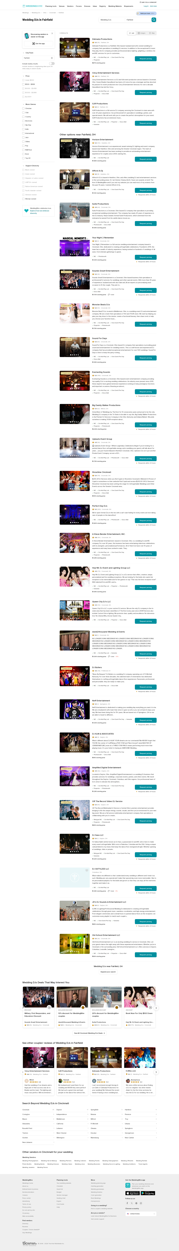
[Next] (156, 1008)
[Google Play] (148, 1195)
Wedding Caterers (80, 1161)
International (29, 133)
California (60, 1124)
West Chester (62, 1133)
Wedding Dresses (53, 1164)
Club (26, 113)
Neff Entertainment (101, 700)
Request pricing (146, 59)
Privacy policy (26, 1207)
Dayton (59, 1110)
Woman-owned (30, 199)
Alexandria (26, 1124)
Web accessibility (28, 1216)
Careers (25, 1195)
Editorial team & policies (30, 1189)
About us (25, 1186)
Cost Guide (60, 1204)
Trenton (25, 1133)
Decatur (93, 1133)
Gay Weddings (27, 1232)
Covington (26, 1114)
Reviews (25, 1226)
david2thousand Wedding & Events (108, 632)
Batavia (93, 1114)
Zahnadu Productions (102, 39)
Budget (59, 1192)
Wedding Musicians (94, 1164)
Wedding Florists (94, 1161)
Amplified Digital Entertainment (106, 767)
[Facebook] (127, 1203)
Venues (62, 6)
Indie (27, 129)
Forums (79, 6)
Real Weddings (96, 1198)
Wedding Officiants (127, 1161)
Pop (26, 146)
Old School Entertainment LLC (106, 935)
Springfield (94, 1110)
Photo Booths (26, 1164)
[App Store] (132, 1195)
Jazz (26, 137)
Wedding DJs (36, 13)
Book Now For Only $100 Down (139, 1013)
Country (28, 117)
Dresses (87, 6)
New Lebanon (27, 1142)
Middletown (61, 1119)
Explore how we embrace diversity (39, 212)
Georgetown (129, 1133)
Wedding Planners (65, 1161)
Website (115, 6)
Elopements (128, 6)
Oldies (27, 142)
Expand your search (108, 972)
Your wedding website (64, 1183)
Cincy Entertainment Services (105, 73)
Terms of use (26, 1204)
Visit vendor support (97, 1219)
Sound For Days (99, 338)
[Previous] (23, 1008)
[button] (52, 58)
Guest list (60, 1189)
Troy (126, 1119)
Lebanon (60, 1128)
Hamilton (128, 1110)
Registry (102, 6)
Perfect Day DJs (99, 506)
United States (135, 1214)
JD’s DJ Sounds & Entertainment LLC (109, 902)
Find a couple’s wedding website (101, 1208)
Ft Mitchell (94, 1124)
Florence (128, 1114)
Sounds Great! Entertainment (105, 271)
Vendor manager (62, 1195)
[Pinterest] (136, 1203)
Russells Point (27, 1128)
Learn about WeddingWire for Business (104, 1216)
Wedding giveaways (97, 1189)
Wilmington (60, 1138)
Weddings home (27, 1183)
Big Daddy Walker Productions (106, 405)
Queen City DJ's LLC (101, 601)
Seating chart (61, 1198)
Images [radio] (143, 33)
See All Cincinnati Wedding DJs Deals (88, 1033)
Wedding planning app (98, 1183)
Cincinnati (52, 13)
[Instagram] (141, 1203)
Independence (62, 1114)
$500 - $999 (30, 84)
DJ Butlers (97, 667)
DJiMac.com (131, 1071)
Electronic (28, 121)
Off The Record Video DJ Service (107, 801)
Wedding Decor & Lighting (111, 1164)
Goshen (25, 1138)
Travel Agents (143, 1164)
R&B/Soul (28, 150)
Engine (59, 1201)
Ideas (95, 6)
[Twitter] (132, 1203)
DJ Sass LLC (98, 835)
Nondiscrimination (28, 1192)
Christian (28, 108)
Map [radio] (153, 33)
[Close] (52, 33)
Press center (26, 1198)
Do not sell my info (28, 1210)
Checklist (60, 1186)
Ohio (45, 13)
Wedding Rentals (141, 1161)
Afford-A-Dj (97, 171)
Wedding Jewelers (28, 1167)
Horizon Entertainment (102, 139)
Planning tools (50, 6)
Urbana (127, 1124)
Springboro (129, 1128)
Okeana (93, 1128)
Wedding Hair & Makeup (49, 1161)
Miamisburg (95, 1138)
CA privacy (25, 1213)
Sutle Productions (100, 204)
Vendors (70, 6)
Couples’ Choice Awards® (30, 1229)
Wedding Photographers (30, 1161)
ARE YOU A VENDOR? (149, 2)
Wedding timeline (96, 1192)
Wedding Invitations (129, 1164)
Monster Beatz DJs (101, 304)
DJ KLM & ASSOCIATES (103, 734)
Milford (93, 1119)
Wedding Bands (39, 1164)
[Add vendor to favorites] (87, 41)
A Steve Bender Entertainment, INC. (108, 534)
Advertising (26, 1201)
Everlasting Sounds (101, 372)
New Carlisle (129, 1138)
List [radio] (133, 33)
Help (58, 1207)
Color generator (96, 1195)
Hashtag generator (97, 1186)
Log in (146, 6)
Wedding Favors (42, 1167)
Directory (25, 1223)
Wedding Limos (80, 1164)
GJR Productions (100, 103)
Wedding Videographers (110, 1161)
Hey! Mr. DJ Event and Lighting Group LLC (111, 568)
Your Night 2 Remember (103, 237)
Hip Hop (28, 125)
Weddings (25, 13)
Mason (24, 1119)
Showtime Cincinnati (101, 472)
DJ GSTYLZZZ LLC (100, 869)
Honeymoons (95, 1201)
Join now (153, 6)
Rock (27, 154)
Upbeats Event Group (102, 439)
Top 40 (27, 158)
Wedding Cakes (67, 1164)
